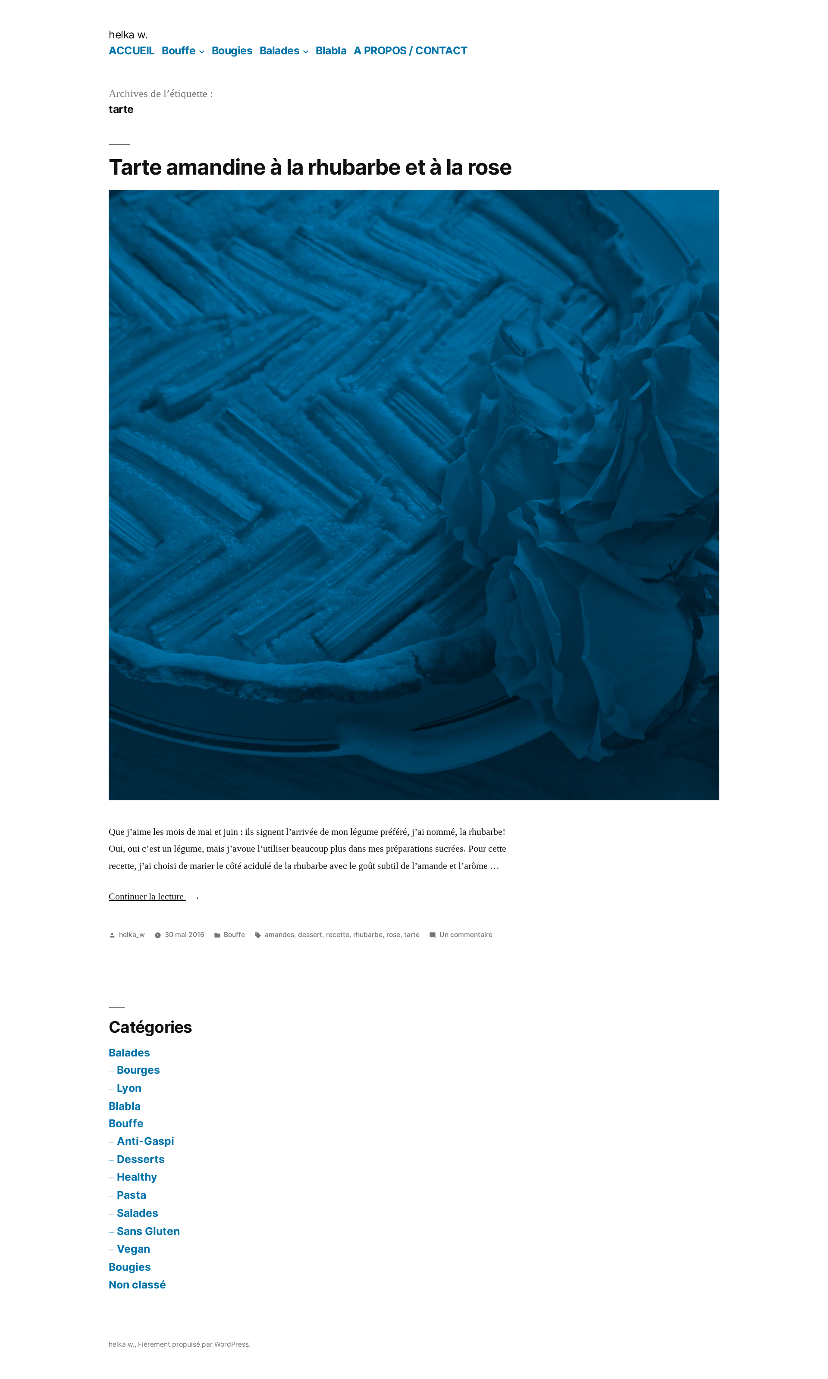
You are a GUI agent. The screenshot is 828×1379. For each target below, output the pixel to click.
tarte (412, 935)
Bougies (232, 50)
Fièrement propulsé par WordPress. (194, 1344)
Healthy (137, 1176)
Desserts (141, 1159)
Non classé (137, 1284)
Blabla (331, 50)
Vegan (133, 1248)
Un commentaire (465, 935)
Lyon (129, 1087)
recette (337, 935)
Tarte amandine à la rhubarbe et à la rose (310, 167)
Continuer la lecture (154, 896)
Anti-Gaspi (145, 1141)
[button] (414, 495)
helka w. (128, 34)
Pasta (131, 1194)
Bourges (138, 1069)
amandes (279, 935)
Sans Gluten (148, 1231)
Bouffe (178, 50)
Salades (137, 1213)
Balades (280, 50)
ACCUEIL (132, 50)
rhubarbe (368, 935)
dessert (310, 935)
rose (393, 935)
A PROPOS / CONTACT (411, 50)
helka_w (132, 935)
